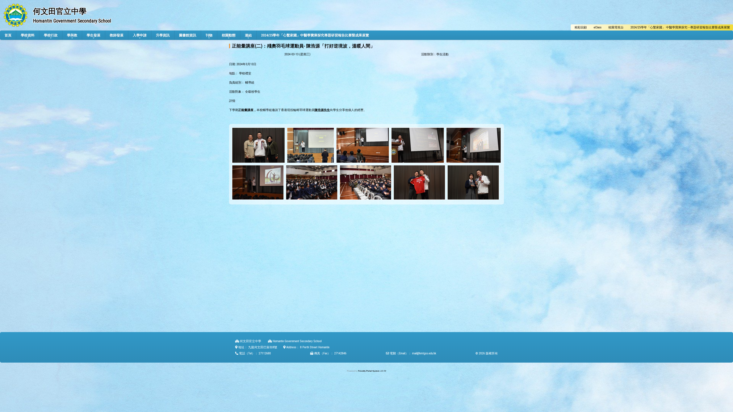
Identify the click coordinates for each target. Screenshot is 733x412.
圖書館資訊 (187, 35)
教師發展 (117, 35)
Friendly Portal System (369, 371)
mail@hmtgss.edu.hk (424, 353)
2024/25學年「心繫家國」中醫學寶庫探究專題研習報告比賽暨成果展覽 (315, 35)
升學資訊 (163, 35)
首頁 (8, 35)
